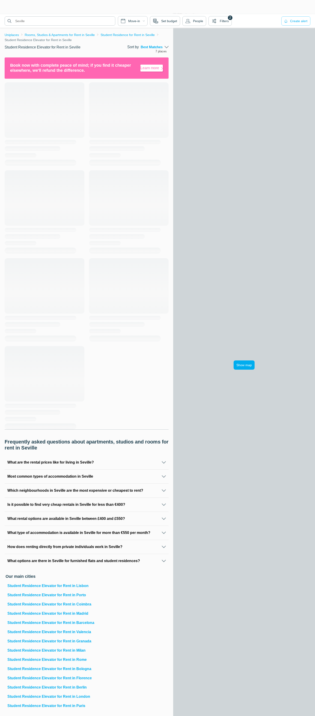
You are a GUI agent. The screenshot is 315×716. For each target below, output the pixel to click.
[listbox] (155, 47)
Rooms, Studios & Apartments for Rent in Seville (60, 35)
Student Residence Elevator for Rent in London (48, 696)
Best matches (152, 47)
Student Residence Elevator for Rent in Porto (46, 595)
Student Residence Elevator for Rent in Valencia (49, 632)
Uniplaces (12, 35)
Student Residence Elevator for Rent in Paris (46, 706)
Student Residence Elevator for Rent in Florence (49, 678)
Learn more (149, 68)
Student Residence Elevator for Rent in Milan (46, 650)
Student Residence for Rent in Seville (128, 35)
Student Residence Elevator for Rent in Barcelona (50, 623)
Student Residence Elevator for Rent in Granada (49, 641)
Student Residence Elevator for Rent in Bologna (49, 669)
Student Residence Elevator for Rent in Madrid (47, 613)
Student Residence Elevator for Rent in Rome (47, 660)
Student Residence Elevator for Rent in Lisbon (48, 586)
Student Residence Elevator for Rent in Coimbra (49, 604)
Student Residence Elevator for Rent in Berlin (47, 687)
